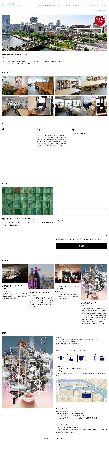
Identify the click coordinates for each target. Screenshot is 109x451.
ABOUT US (40, 5)
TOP (97, 10)
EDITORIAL (57, 5)
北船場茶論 (64, 5)
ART (70, 5)
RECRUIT (96, 5)
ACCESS (90, 5)
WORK (46, 5)
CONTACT (103, 5)
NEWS (51, 5)
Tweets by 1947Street (79, 133)
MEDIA (85, 5)
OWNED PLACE (77, 5)
